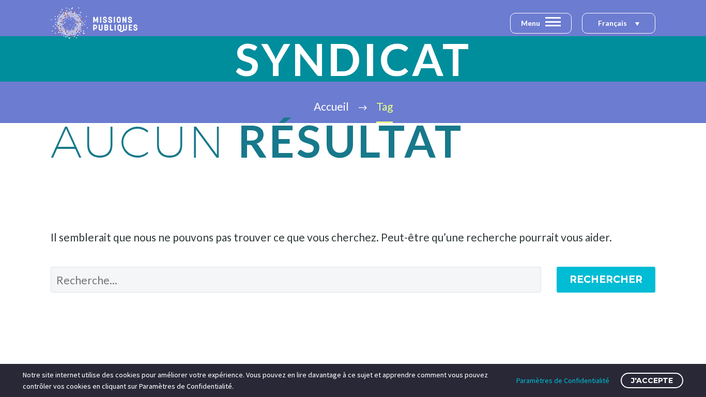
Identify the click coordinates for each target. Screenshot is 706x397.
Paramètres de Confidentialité (562, 380)
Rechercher (606, 279)
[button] (618, 23)
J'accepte (652, 380)
